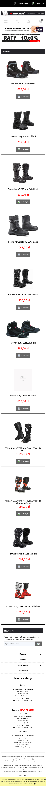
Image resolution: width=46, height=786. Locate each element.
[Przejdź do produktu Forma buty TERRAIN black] (23, 380)
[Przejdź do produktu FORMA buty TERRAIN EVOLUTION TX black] (23, 432)
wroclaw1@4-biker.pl (25, 742)
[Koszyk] (40, 21)
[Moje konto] (28, 21)
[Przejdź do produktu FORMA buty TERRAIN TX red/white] (23, 591)
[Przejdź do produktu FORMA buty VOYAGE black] (23, 120)
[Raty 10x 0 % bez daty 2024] (23, 38)
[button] (6, 21)
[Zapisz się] (38, 644)
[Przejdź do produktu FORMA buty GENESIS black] (23, 329)
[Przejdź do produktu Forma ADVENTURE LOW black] (23, 226)
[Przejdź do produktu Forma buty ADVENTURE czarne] (23, 279)
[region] (23, 38)
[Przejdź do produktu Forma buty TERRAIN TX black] (23, 538)
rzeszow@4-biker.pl (25, 723)
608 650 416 (24, 740)
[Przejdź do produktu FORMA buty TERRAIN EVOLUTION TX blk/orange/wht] (23, 485)
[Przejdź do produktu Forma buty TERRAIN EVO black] (23, 173)
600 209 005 (24, 720)
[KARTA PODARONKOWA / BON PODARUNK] (23, 29)
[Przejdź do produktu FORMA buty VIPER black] (23, 69)
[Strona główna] (23, 13)
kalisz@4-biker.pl (25, 696)
